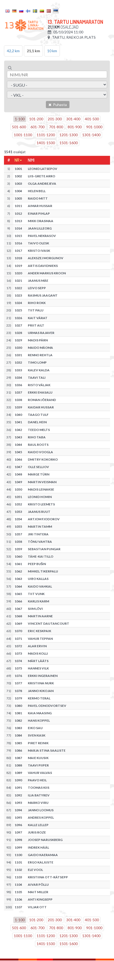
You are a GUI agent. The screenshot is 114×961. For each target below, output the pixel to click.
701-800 (56, 127)
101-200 (36, 119)
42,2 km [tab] (13, 51)
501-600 (19, 127)
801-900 (75, 127)
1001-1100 (23, 135)
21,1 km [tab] (33, 51)
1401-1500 (46, 142)
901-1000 (94, 127)
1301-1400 (91, 135)
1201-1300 (68, 135)
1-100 (20, 119)
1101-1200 (46, 135)
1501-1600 (68, 142)
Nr (17, 160)
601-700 (37, 127)
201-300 (55, 119)
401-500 (92, 119)
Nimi (31, 160)
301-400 (73, 119)
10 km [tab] (52, 51)
